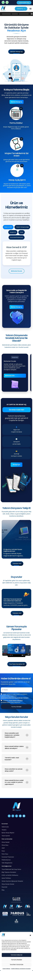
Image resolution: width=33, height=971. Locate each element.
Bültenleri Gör (10, 375)
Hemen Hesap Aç (16, 102)
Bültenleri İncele (16, 271)
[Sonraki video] (29, 650)
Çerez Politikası (6, 968)
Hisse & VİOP (8, 227)
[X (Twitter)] (12, 816)
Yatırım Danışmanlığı (22, 227)
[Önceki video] (3, 650)
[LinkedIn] (16, 816)
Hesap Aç (20, 9)
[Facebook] (20, 816)
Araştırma (13, 232)
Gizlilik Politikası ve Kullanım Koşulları (21, 968)
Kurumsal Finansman (16, 237)
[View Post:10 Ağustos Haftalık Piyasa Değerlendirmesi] (16, 533)
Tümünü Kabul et (16, 955)
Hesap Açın (16, 464)
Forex (21, 232)
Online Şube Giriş (24, 3)
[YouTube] (24, 816)
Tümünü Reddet (16, 960)
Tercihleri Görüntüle (16, 964)
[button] (30, 935)
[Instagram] (9, 816)
